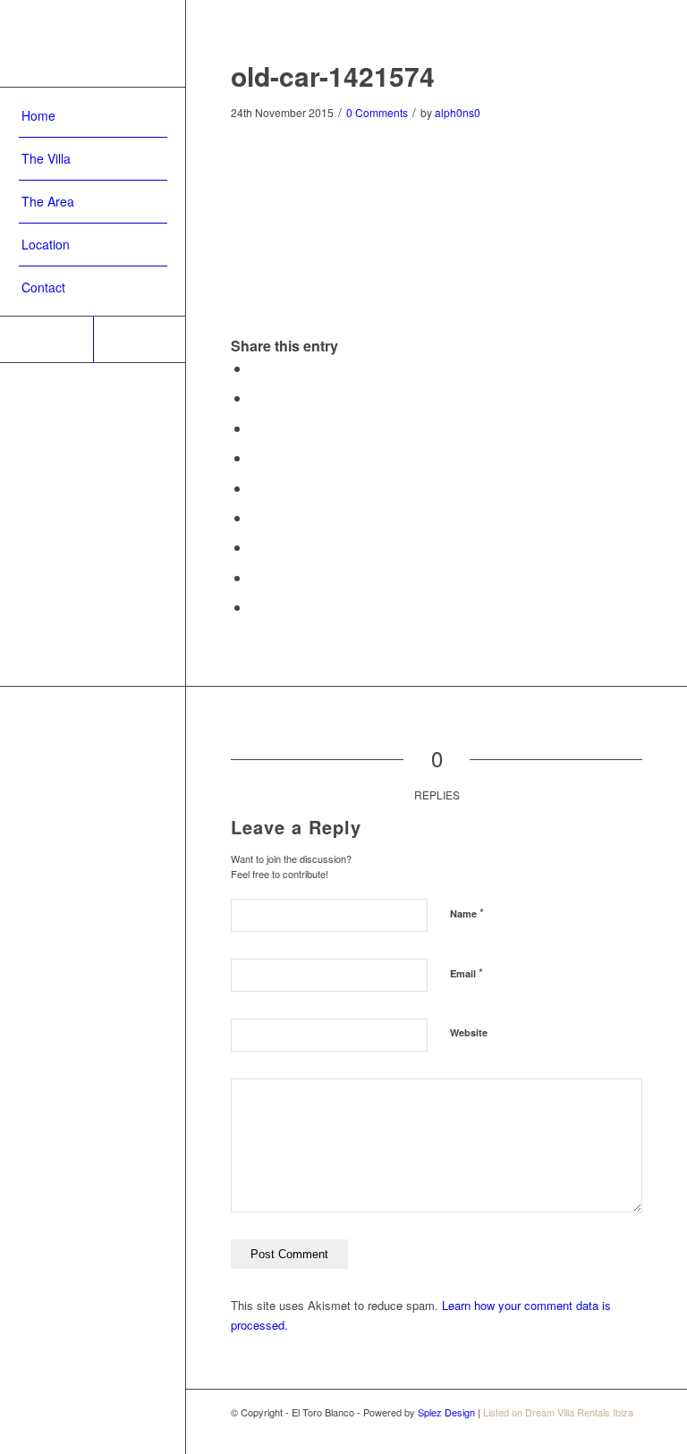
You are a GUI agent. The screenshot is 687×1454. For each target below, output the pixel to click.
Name (467, 912)
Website (469, 1032)
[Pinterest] (46, 339)
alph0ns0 (457, 112)
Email (466, 972)
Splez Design (446, 1412)
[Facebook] (139, 339)
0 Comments (377, 112)
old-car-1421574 (333, 75)
